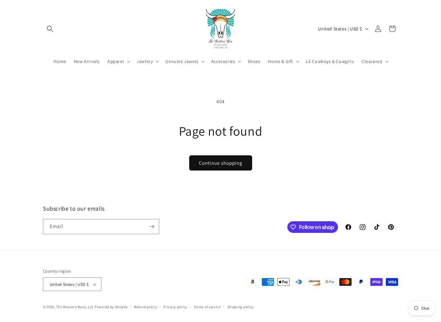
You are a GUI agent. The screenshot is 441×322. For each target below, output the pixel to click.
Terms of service (207, 307)
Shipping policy (240, 307)
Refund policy (145, 307)
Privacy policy (175, 307)
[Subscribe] (152, 226)
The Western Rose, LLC (75, 307)
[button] (50, 29)
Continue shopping (220, 163)
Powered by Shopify (111, 307)
